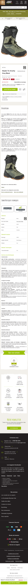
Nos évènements (5, 510)
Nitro (4, 67)
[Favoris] (20, 89)
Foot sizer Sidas (20, 221)
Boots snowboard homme (8, 18)
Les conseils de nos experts (8, 495)
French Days (20, 567)
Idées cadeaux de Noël (15, 569)
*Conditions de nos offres (13, 553)
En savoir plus (5, 99)
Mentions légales (19, 561)
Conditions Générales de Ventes (13, 556)
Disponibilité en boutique (20, 82)
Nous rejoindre (5, 516)
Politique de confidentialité (13, 558)
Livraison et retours (6, 504)
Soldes (8, 567)
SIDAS (18, 84)
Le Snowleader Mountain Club (8, 498)
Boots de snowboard (18, 192)
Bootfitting (4, 507)
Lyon (14, 475)
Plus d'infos (4, 486)
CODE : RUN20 (10, 13)
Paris (18, 475)
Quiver (2, 187)
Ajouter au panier (10, 89)
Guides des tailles (5, 501)
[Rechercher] (26, 6)
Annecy (3, 475)
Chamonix (9, 475)
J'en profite (18, 13)
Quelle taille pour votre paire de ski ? (14, 575)
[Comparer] (24, 89)
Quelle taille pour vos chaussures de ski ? (14, 577)
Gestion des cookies (10, 561)
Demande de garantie (6, 513)
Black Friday (13, 567)
